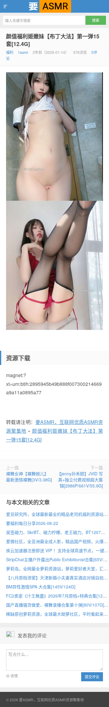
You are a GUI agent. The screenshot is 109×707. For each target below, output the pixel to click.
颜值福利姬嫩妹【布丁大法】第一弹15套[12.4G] (52, 40)
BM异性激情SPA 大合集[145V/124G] (40, 587)
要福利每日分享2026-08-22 (32, 523)
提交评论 (92, 676)
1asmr (23, 52)
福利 (9, 52)
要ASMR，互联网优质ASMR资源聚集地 (54, 6)
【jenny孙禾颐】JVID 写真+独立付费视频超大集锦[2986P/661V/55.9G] (80, 480)
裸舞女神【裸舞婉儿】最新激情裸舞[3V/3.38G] (29, 477)
